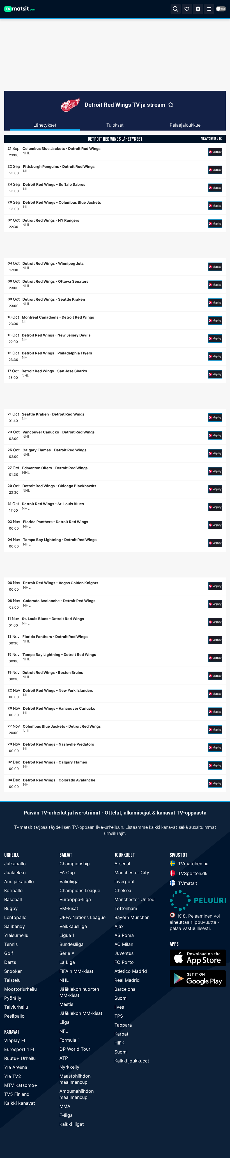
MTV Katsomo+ (20, 1085)
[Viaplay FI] (215, 151)
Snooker (13, 971)
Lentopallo (15, 917)
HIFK (119, 1043)
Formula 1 (69, 1040)
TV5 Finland (16, 1094)
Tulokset (115, 125)
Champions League (79, 890)
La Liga (67, 962)
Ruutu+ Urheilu (20, 1058)
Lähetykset (44, 125)
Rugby (11, 908)
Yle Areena (15, 1067)
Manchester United (134, 899)
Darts (10, 962)
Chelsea (122, 890)
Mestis (66, 1004)
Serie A (67, 953)
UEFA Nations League (82, 917)
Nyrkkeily (69, 1067)
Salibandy (14, 926)
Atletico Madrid (130, 971)
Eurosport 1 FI (19, 1049)
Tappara (123, 1025)
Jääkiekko (15, 872)
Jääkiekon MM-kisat (80, 1013)
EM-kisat (68, 908)
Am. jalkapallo (19, 881)
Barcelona (124, 989)
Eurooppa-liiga (75, 899)
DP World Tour (74, 1049)
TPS (118, 1016)
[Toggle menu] (209, 9)
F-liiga (66, 1115)
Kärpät (121, 1034)
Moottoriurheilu (20, 989)
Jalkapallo (15, 863)
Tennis (11, 944)
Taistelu (12, 980)
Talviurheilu (16, 1007)
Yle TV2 (12, 1076)
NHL (64, 980)
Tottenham (125, 908)
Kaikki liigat (71, 1124)
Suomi (121, 998)
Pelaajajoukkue (185, 125)
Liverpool (124, 881)
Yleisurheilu (16, 935)
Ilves (119, 1007)
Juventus (124, 953)
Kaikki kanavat (19, 1103)
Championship (74, 863)
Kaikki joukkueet (131, 1061)
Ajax (119, 926)
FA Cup (67, 872)
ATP (63, 1058)
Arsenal (122, 863)
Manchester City (131, 872)
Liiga (64, 1022)
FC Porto (124, 962)
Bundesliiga (71, 944)
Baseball (13, 899)
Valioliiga (69, 881)
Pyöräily (12, 998)
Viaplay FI (14, 1040)
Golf (8, 953)
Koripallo (13, 890)
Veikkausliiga (73, 926)
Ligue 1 (66, 935)
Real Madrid (127, 980)
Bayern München (132, 917)
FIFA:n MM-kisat (76, 971)
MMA (64, 1106)
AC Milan (123, 944)
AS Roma (124, 935)
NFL (63, 1031)
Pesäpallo (14, 1016)
